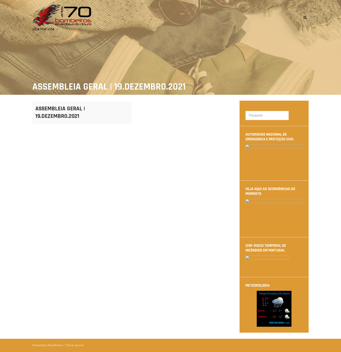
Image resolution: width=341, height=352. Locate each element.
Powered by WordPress (47, 345)
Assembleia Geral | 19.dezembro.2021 (60, 112)
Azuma (79, 345)
